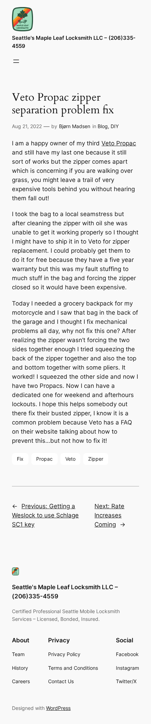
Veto (70, 459)
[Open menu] (16, 61)
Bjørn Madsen (74, 126)
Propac (44, 459)
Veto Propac (118, 143)
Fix (20, 459)
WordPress (58, 708)
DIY (115, 126)
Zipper (95, 459)
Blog (103, 126)
